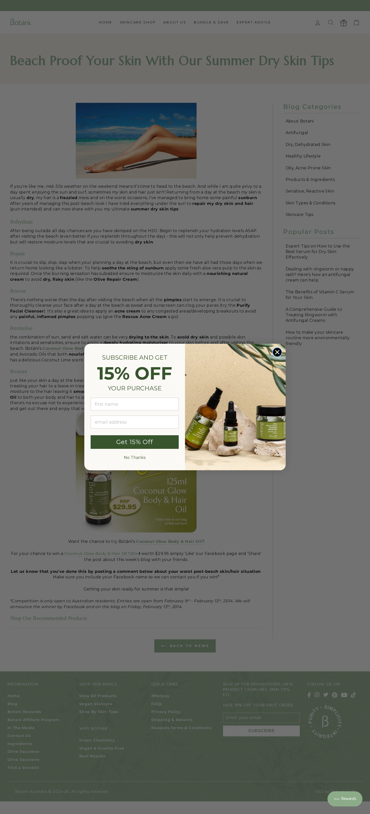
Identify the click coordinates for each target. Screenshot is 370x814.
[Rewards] (344, 798)
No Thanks (134, 457)
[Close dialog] (277, 352)
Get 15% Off (134, 442)
